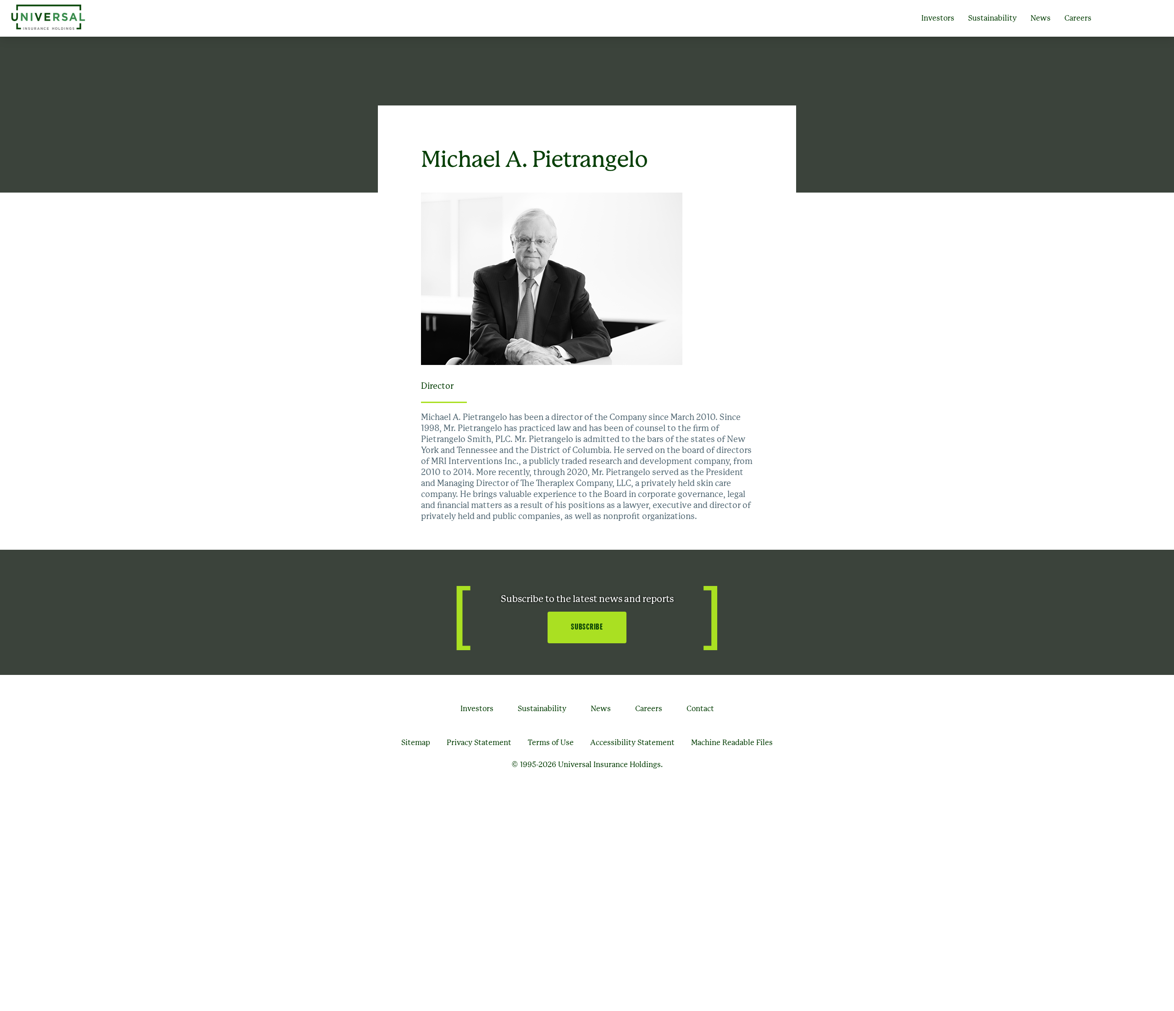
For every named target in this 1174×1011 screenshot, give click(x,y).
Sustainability (992, 18)
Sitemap (415, 742)
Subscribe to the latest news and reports (587, 599)
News (1040, 18)
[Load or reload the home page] (48, 18)
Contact (700, 709)
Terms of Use (551, 742)
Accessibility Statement (632, 742)
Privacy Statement (479, 742)
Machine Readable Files (732, 742)
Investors (937, 18)
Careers (1077, 18)
